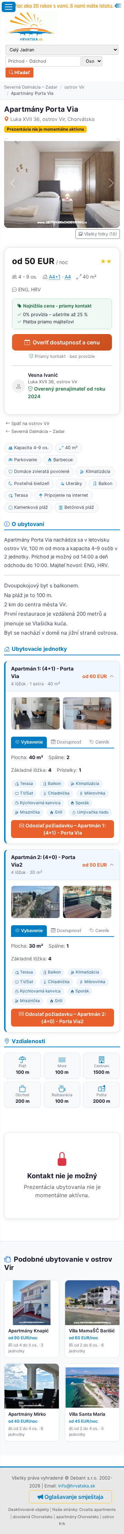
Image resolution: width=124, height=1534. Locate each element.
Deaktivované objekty (28, 1509)
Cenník (102, 742)
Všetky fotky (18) (100, 233)
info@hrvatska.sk (76, 1485)
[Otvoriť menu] (9, 7)
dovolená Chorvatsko (33, 1516)
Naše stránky (64, 1509)
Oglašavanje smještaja (73, 1496)
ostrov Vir (74, 87)
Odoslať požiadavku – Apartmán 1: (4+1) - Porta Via (65, 829)
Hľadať (21, 72)
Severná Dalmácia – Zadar (31, 87)
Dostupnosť (69, 742)
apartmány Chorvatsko (77, 1516)
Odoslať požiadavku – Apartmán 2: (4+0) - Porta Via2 (65, 1017)
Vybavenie (32, 742)
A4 (68, 277)
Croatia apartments (97, 1509)
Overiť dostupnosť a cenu (66, 342)
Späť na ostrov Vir (30, 423)
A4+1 (55, 277)
